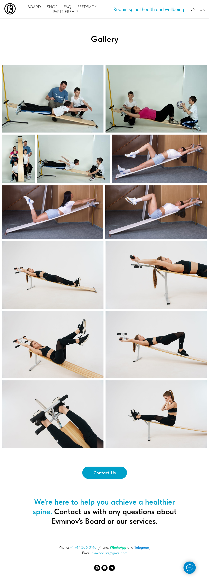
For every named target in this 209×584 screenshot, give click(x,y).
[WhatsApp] (104, 568)
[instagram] (97, 568)
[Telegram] (112, 568)
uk (202, 9)
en (193, 9)
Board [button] (34, 6)
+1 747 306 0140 (83, 547)
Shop (52, 6)
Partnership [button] (65, 11)
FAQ (67, 6)
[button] (104, 473)
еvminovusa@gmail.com (109, 553)
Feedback (87, 6)
